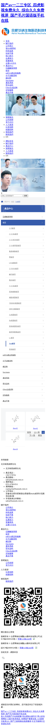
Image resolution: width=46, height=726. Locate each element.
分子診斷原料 (11, 76)
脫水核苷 (12, 280)
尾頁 (40, 435)
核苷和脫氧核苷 (15, 332)
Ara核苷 (17, 201)
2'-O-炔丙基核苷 (15, 245)
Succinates (10, 80)
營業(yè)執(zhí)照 (25, 639)
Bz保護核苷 (13, 320)
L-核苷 (11, 338)
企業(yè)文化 (11, 63)
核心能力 (9, 56)
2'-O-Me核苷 (13, 234)
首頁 (7, 41)
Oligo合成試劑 (11, 88)
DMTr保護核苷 (14, 309)
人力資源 (9, 125)
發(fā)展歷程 (11, 48)
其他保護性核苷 (15, 326)
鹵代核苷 (12, 274)
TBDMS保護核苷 (15, 303)
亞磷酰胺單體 (11, 68)
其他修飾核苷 (14, 292)
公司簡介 (9, 46)
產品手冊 (9, 93)
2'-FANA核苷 (14, 269)
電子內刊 (9, 122)
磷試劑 (8, 78)
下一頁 (32, 435)
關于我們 (9, 43)
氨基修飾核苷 (14, 251)
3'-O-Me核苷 (13, 286)
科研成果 (9, 51)
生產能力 (9, 58)
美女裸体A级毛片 (29, 716)
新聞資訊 (9, 117)
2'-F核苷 (12, 228)
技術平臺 (9, 53)
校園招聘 (9, 130)
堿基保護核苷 (14, 297)
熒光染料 (9, 85)
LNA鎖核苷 (13, 263)
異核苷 (11, 257)
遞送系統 (9, 83)
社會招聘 (9, 127)
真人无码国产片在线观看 (11, 716)
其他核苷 (12, 349)
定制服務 (9, 90)
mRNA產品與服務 (13, 73)
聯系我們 (9, 132)
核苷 (7, 71)
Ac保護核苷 (13, 315)
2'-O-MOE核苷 (14, 240)
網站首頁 (9, 141)
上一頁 (37, 432)
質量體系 (9, 61)
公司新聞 (9, 120)
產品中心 (9, 66)
